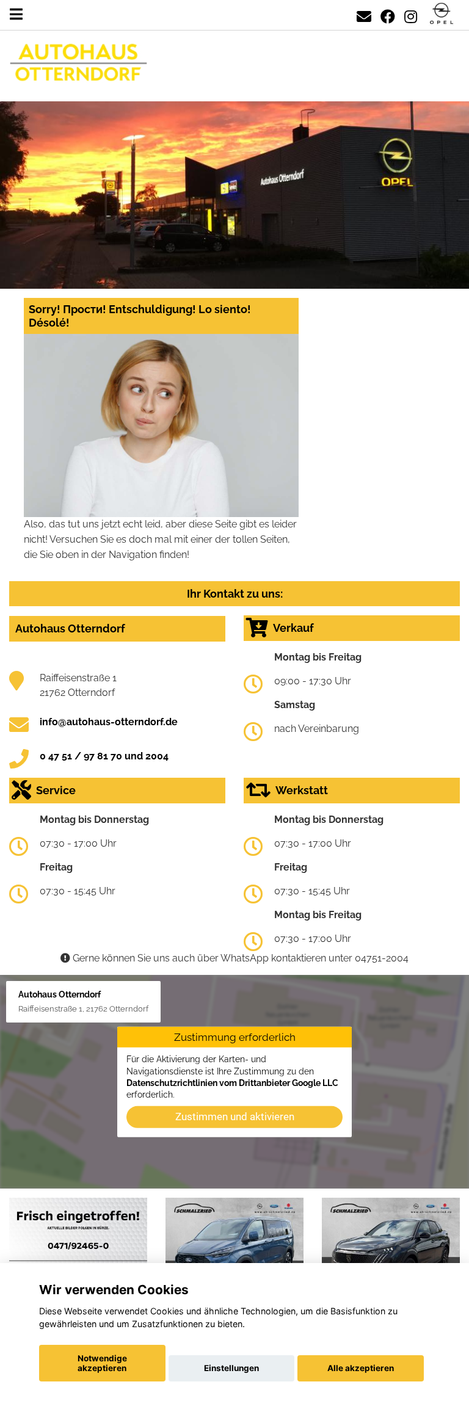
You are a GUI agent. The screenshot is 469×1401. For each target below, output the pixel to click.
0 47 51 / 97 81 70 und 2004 (104, 756)
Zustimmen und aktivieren (234, 1116)
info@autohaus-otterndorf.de (109, 722)
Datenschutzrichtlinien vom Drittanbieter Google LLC (232, 1083)
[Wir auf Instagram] (410, 14)
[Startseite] (441, 14)
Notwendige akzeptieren (102, 1363)
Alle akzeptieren (360, 1368)
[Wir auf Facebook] (387, 14)
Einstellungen (231, 1368)
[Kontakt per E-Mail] (364, 14)
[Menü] (16, 14)
